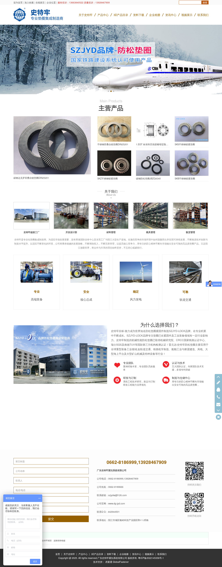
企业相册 (154, 15)
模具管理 (150, 232)
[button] (108, 91)
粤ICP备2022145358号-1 (151, 558)
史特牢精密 (47, 540)
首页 (57, 554)
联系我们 (203, 15)
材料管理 (111, 232)
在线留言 (40, 2)
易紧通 (108, 561)
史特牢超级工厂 (31, 232)
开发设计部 (71, 232)
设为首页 (18, 2)
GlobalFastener (121, 561)
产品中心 (103, 15)
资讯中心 (170, 15)
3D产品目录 (121, 15)
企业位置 (51, 2)
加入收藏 (29, 2)
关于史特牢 (85, 15)
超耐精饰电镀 (59, 540)
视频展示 (186, 15)
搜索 (205, 2)
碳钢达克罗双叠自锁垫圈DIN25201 (31, 177)
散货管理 (190, 232)
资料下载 (138, 15)
